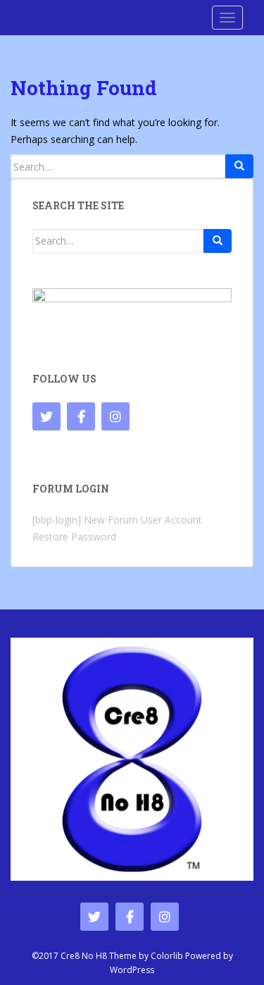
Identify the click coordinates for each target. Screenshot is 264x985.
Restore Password (74, 536)
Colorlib (167, 956)
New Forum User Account (143, 519)
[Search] (239, 166)
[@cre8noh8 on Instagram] (115, 416)
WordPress (132, 970)
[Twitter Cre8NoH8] (46, 416)
